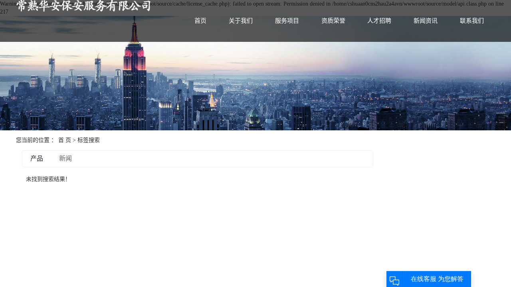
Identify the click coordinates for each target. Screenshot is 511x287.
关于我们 (241, 21)
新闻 (65, 158)
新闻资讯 (426, 21)
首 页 (64, 140)
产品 (36, 158)
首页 (200, 21)
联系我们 (472, 21)
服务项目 (287, 21)
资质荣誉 (333, 21)
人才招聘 (379, 21)
